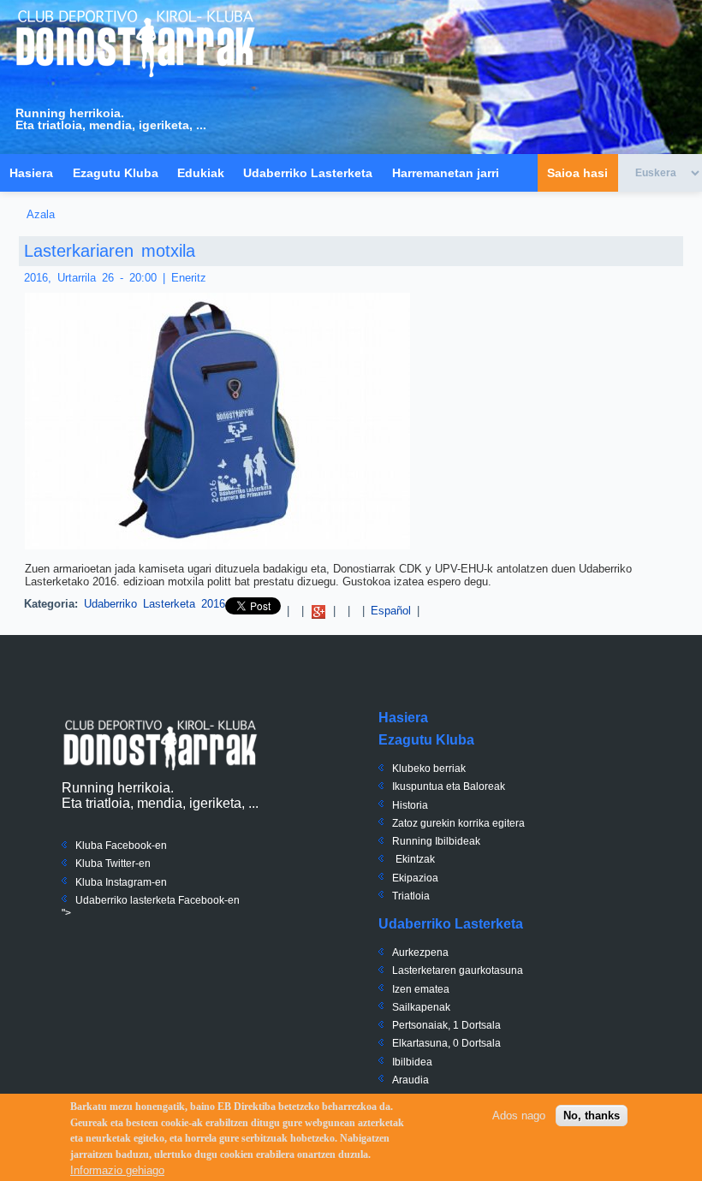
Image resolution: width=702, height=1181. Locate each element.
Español (391, 610)
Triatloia (411, 896)
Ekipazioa (415, 878)
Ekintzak (415, 859)
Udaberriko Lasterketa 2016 (154, 603)
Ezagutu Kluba (115, 173)
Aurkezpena (420, 952)
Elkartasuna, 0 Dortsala (446, 1043)
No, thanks (591, 1115)
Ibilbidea (412, 1062)
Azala (41, 214)
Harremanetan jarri (445, 173)
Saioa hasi (577, 173)
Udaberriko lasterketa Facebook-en (157, 900)
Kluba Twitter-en (113, 863)
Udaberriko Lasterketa (307, 173)
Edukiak (200, 173)
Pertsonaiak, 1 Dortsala (446, 1025)
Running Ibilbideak (436, 841)
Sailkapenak (421, 1007)
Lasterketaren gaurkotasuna (457, 970)
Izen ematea (420, 989)
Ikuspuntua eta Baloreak (448, 786)
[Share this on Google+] (318, 610)
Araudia (410, 1080)
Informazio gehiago (117, 1170)
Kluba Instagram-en (121, 882)
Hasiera (31, 173)
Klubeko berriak (429, 768)
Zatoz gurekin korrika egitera (458, 823)
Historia (410, 805)
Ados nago (518, 1115)
